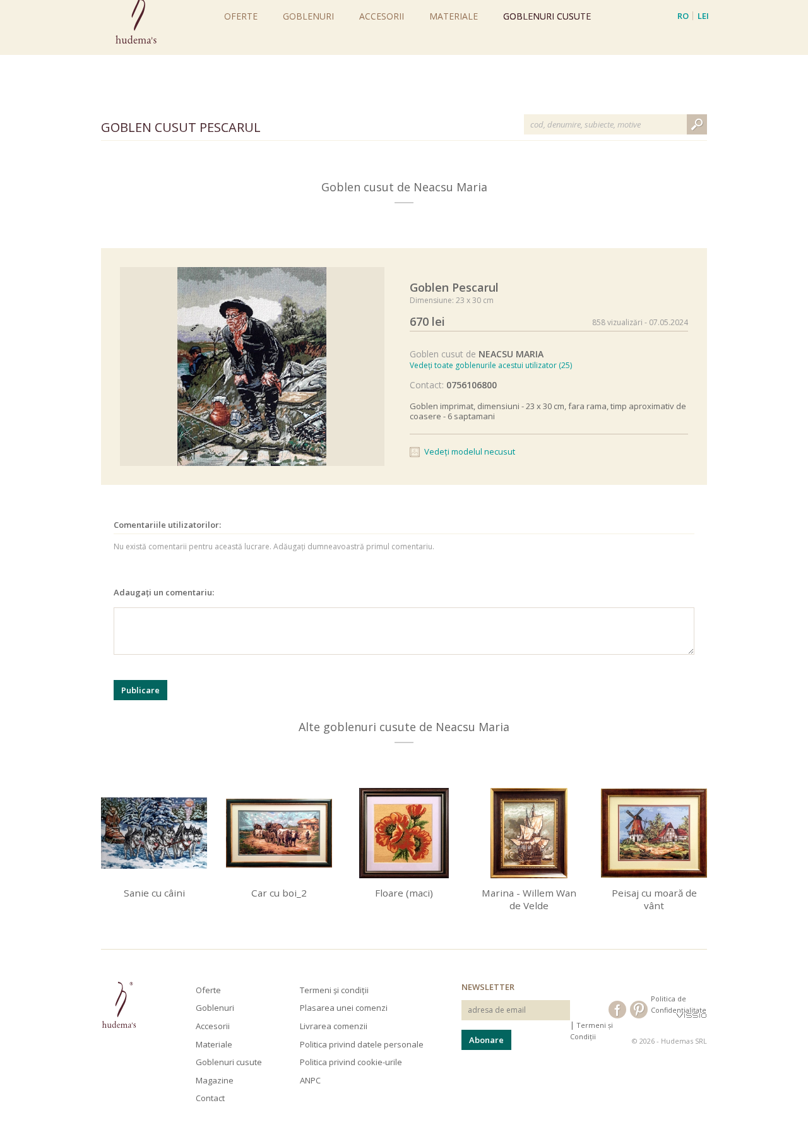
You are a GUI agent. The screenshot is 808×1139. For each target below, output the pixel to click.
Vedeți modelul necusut (469, 451)
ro (683, 15)
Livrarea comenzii (333, 1026)
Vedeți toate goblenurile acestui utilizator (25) (491, 365)
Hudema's (118, 1005)
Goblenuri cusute (547, 16)
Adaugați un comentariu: (164, 592)
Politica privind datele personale (362, 1044)
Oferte (241, 16)
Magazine (215, 1080)
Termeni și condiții (334, 990)
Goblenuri (308, 16)
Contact (210, 1098)
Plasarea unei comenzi (344, 1007)
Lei (703, 15)
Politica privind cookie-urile (351, 1062)
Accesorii (381, 16)
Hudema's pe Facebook (617, 1009)
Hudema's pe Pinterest (638, 1009)
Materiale (453, 16)
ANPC (310, 1080)
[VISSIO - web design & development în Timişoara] (691, 1014)
